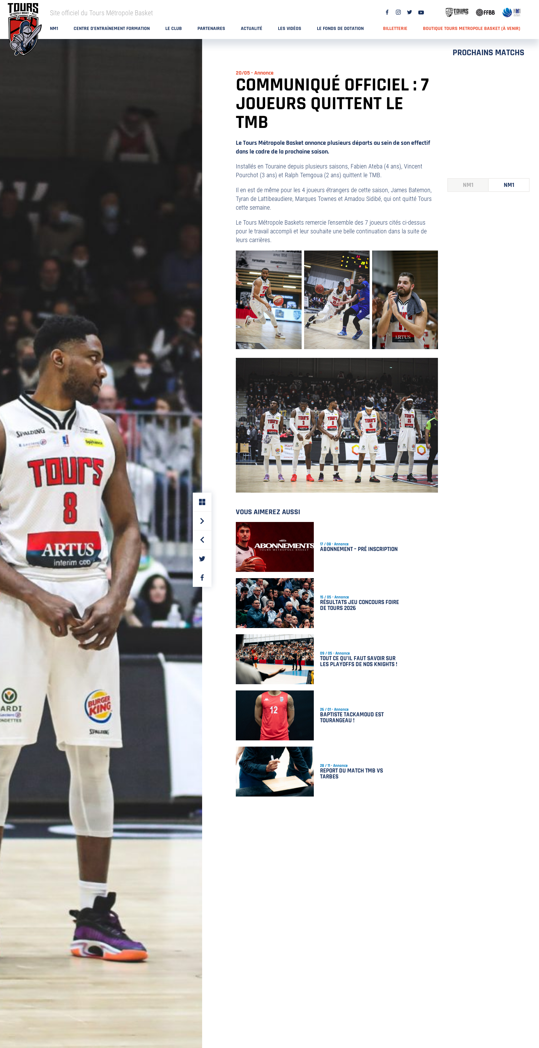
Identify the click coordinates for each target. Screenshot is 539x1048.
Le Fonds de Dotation (340, 28)
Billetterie (395, 28)
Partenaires (211, 28)
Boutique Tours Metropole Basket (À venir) (471, 28)
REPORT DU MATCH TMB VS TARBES (351, 773)
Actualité (251, 28)
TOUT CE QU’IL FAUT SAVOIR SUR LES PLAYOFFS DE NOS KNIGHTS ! (358, 661)
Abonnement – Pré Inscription (359, 549)
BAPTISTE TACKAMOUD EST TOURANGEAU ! (352, 717)
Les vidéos (289, 28)
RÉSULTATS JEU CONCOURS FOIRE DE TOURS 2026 (359, 605)
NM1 (54, 28)
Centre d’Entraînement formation (112, 28)
